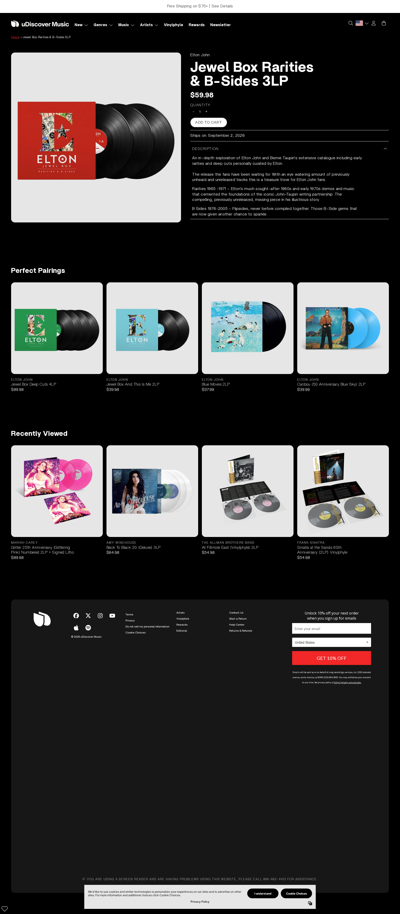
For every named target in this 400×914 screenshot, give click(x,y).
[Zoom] (96, 137)
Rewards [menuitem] (197, 25)
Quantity (200, 105)
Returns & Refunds (240, 630)
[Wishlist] (4, 908)
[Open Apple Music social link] (76, 628)
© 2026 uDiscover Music (86, 636)
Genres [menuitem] (100, 25)
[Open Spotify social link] (88, 628)
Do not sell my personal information (147, 626)
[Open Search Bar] (350, 23)
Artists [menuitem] (146, 25)
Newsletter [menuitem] (220, 25)
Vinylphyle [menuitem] (173, 25)
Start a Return (238, 618)
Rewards (182, 624)
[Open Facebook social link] (76, 616)
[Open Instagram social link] (100, 616)
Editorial (181, 630)
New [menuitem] (78, 25)
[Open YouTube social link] (112, 616)
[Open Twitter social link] (88, 616)
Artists (180, 612)
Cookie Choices (135, 632)
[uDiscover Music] (40, 23)
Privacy (130, 620)
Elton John (200, 55)
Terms (129, 614)
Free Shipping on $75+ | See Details (200, 6)
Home (15, 37)
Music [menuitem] (123, 25)
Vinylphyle (182, 618)
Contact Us (236, 612)
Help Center (236, 624)
